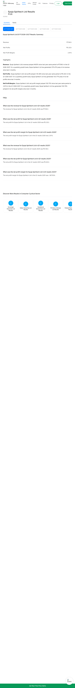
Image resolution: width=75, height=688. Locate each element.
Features (45, 3)
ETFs (29, 3)
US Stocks (18, 3)
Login (58, 3)
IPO (40, 3)
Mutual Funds (35, 3)
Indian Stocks (24, 3)
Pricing (51, 3)
